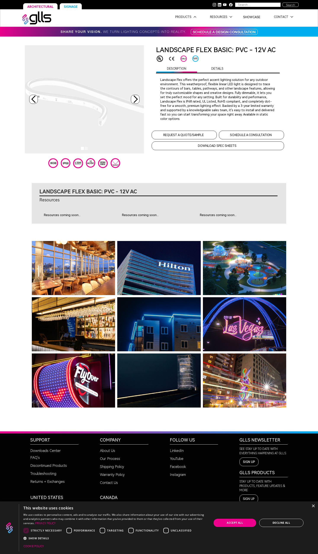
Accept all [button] (235, 523)
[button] (184, 18)
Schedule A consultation (251, 135)
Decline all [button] (281, 523)
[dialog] (159, 527)
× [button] (313, 506)
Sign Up (249, 462)
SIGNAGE (71, 6)
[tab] (176, 68)
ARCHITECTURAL (40, 6)
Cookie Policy (33, 546)
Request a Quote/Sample (183, 135)
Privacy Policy (45, 523)
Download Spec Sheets (217, 146)
